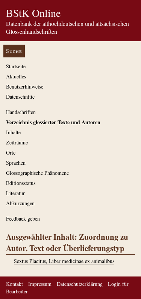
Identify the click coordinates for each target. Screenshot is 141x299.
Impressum (40, 283)
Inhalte (13, 132)
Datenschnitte (20, 96)
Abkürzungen (20, 203)
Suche (14, 50)
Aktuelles (16, 76)
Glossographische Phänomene (37, 172)
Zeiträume (17, 142)
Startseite (16, 66)
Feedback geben (23, 218)
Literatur (15, 193)
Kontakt (14, 283)
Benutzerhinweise (24, 86)
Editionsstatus (20, 182)
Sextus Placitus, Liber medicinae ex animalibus (64, 260)
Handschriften (21, 112)
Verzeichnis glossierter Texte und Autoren (53, 122)
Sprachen (16, 162)
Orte (10, 152)
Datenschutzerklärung (80, 283)
